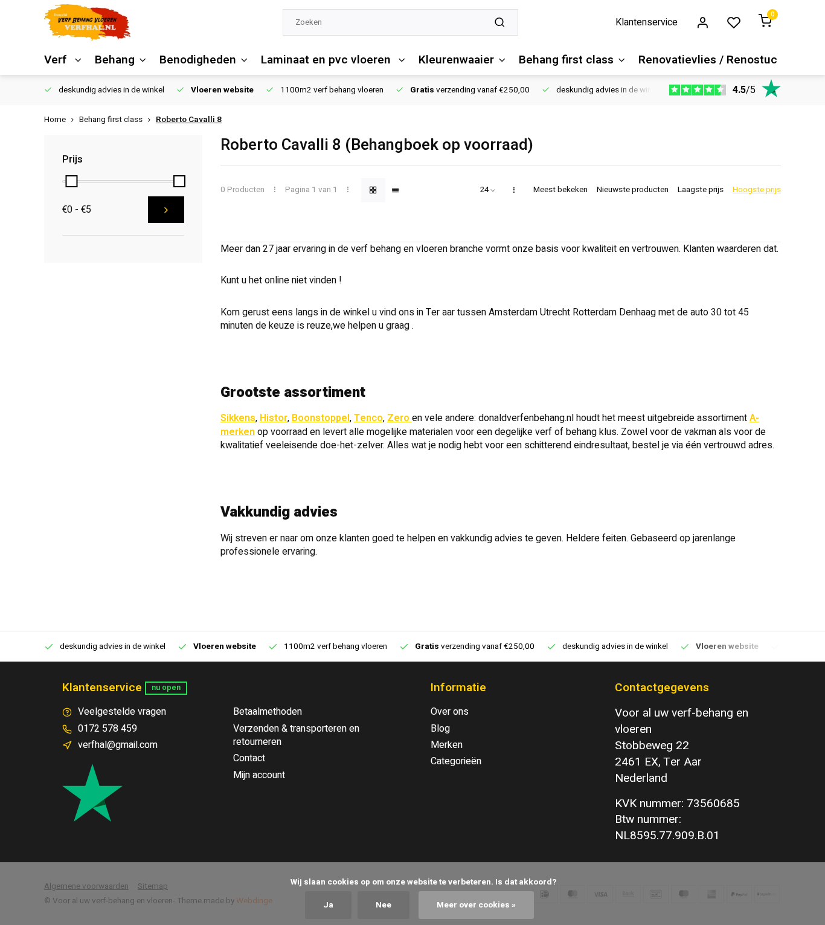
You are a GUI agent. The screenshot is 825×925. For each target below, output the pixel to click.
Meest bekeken (560, 190)
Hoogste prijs (757, 190)
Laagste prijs (701, 190)
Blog (440, 728)
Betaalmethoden (267, 711)
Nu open (166, 687)
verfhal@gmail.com (118, 745)
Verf (57, 59)
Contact (249, 758)
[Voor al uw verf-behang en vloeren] (87, 22)
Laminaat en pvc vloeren (327, 59)
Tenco (368, 418)
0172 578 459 (107, 728)
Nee (383, 905)
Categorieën (456, 761)
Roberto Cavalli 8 (189, 120)
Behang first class (566, 59)
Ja (328, 905)
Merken (447, 745)
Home (55, 120)
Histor (273, 418)
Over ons (450, 711)
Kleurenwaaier (456, 59)
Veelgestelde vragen (122, 711)
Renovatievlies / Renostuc (707, 59)
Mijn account (259, 775)
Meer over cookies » (476, 905)
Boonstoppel (321, 418)
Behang (115, 59)
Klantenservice (646, 22)
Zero (399, 418)
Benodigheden (197, 59)
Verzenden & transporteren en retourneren (296, 735)
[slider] (71, 181)
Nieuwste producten (633, 190)
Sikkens (237, 418)
